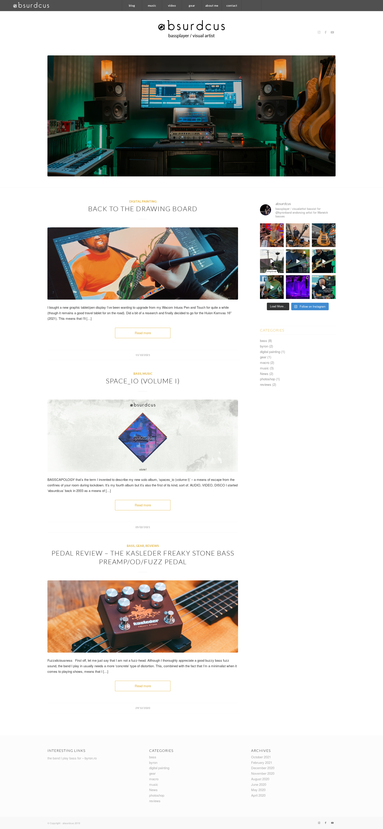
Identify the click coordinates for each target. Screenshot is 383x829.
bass (137, 373)
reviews (152, 546)
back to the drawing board (142, 209)
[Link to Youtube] (332, 32)
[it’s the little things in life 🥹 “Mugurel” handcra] (324, 287)
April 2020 (258, 795)
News (264, 373)
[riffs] (272, 287)
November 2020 (262, 773)
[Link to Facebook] (325, 32)
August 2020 (260, 778)
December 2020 (262, 767)
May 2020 (258, 789)
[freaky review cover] (142, 616)
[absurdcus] (191, 32)
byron (264, 346)
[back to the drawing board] (142, 263)
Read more (143, 332)
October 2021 (261, 757)
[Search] (251, 5)
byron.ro (91, 758)
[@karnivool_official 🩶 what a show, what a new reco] (298, 287)
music (147, 373)
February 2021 (261, 762)
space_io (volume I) (143, 381)
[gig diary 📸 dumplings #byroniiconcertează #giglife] (324, 235)
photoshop (267, 378)
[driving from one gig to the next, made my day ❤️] (272, 261)
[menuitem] (132, 5)
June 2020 (258, 784)
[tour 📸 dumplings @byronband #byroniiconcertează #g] (298, 235)
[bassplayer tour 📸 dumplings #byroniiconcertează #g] (272, 235)
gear (140, 546)
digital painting (142, 201)
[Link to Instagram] (319, 32)
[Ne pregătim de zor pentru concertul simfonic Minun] (298, 261)
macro (264, 362)
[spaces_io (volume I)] (142, 436)
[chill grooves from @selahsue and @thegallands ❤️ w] (324, 261)
